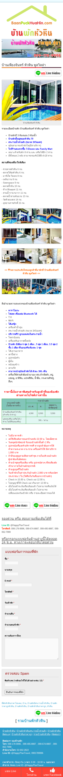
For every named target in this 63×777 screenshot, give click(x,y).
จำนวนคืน (10, 614)
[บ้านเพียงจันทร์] (9, 223)
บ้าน (24, 703)
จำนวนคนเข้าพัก (13, 625)
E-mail (8, 581)
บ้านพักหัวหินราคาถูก (37, 706)
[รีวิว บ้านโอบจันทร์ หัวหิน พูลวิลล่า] (9, 293)
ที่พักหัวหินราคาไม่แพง (12, 703)
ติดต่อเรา (56, 734)
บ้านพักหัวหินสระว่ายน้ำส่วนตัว (31, 731)
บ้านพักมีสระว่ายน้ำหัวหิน (38, 703)
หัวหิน (49, 706)
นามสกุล (8, 570)
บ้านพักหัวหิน (21, 706)
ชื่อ (7, 559)
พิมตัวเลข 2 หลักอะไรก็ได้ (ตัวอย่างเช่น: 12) (24, 680)
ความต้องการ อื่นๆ (13, 636)
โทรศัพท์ (9, 592)
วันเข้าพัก (9, 603)
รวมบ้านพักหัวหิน (31, 721)
